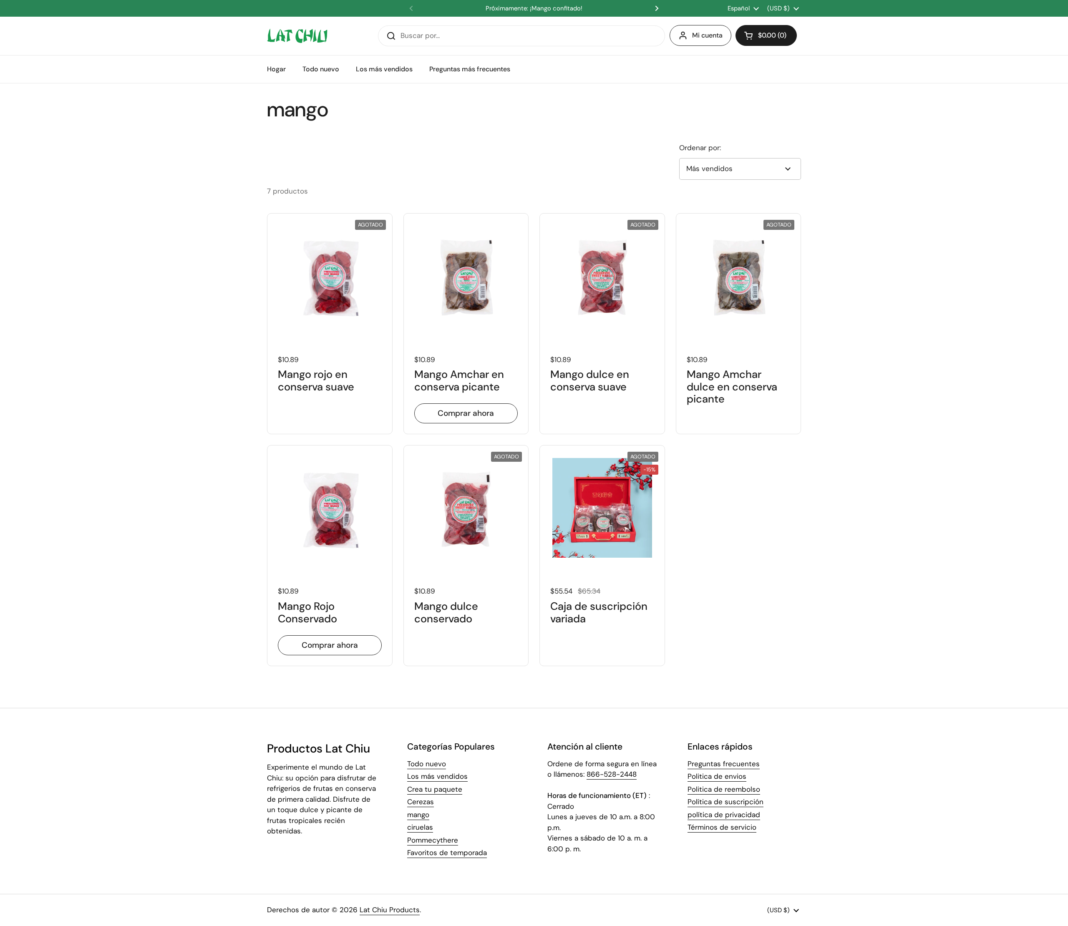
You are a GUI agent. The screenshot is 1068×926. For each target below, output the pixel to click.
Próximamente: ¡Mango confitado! (534, 8)
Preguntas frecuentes (724, 763)
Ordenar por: (700, 147)
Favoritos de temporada (447, 852)
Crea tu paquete (434, 789)
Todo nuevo (426, 763)
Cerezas (420, 801)
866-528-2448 (612, 774)
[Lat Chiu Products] (297, 35)
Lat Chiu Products (390, 909)
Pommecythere (432, 840)
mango (418, 814)
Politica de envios (717, 776)
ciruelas (420, 827)
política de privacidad (724, 814)
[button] (766, 35)
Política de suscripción (725, 801)
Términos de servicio (722, 827)
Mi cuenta (707, 35)
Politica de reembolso (724, 789)
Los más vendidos (437, 776)
